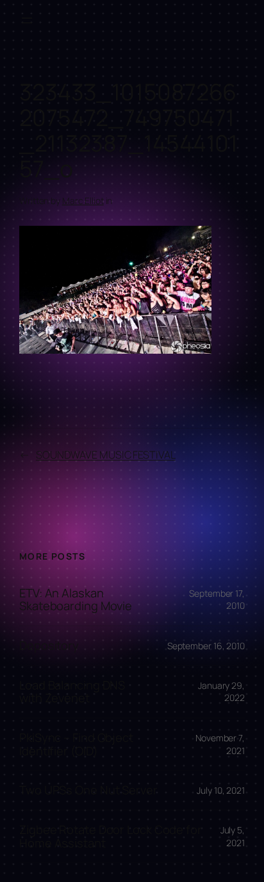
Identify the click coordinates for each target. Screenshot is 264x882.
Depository (49, 645)
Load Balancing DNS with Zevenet (72, 692)
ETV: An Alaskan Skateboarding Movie (75, 600)
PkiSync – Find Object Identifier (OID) (76, 744)
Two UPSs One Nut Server (88, 790)
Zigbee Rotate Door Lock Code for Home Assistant (110, 836)
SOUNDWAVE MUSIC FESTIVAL (106, 455)
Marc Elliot (83, 200)
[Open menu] (27, 20)
